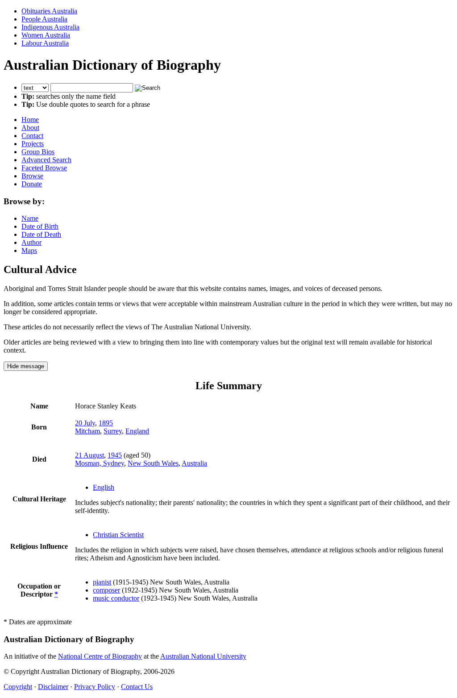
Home (30, 119)
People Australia (44, 19)
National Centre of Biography (100, 656)
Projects (32, 143)
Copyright (18, 686)
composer (106, 590)
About (30, 127)
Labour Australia (45, 43)
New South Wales (153, 463)
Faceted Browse (44, 168)
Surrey (113, 431)
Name (29, 218)
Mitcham (87, 431)
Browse (32, 176)
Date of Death (41, 234)
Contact (32, 135)
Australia (194, 463)
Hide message (25, 366)
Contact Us (137, 686)
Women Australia (45, 35)
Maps (29, 250)
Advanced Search (46, 160)
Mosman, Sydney (99, 463)
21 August (89, 455)
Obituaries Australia (49, 11)
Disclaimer (53, 686)
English (103, 487)
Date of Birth (39, 226)
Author (31, 242)
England (137, 431)
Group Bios (37, 152)
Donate (31, 184)
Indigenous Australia (50, 27)
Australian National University (203, 656)
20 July (85, 423)
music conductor (116, 598)
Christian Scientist (118, 534)
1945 (115, 455)
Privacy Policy (94, 686)
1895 (106, 423)
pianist (102, 582)
